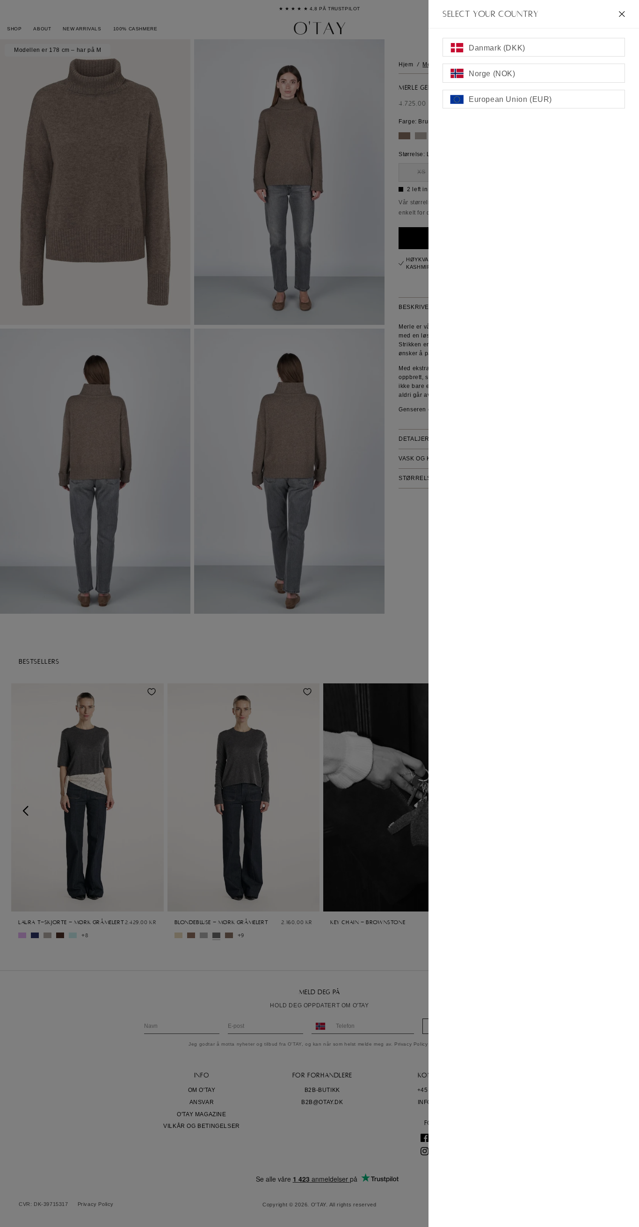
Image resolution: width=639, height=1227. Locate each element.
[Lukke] (622, 14)
